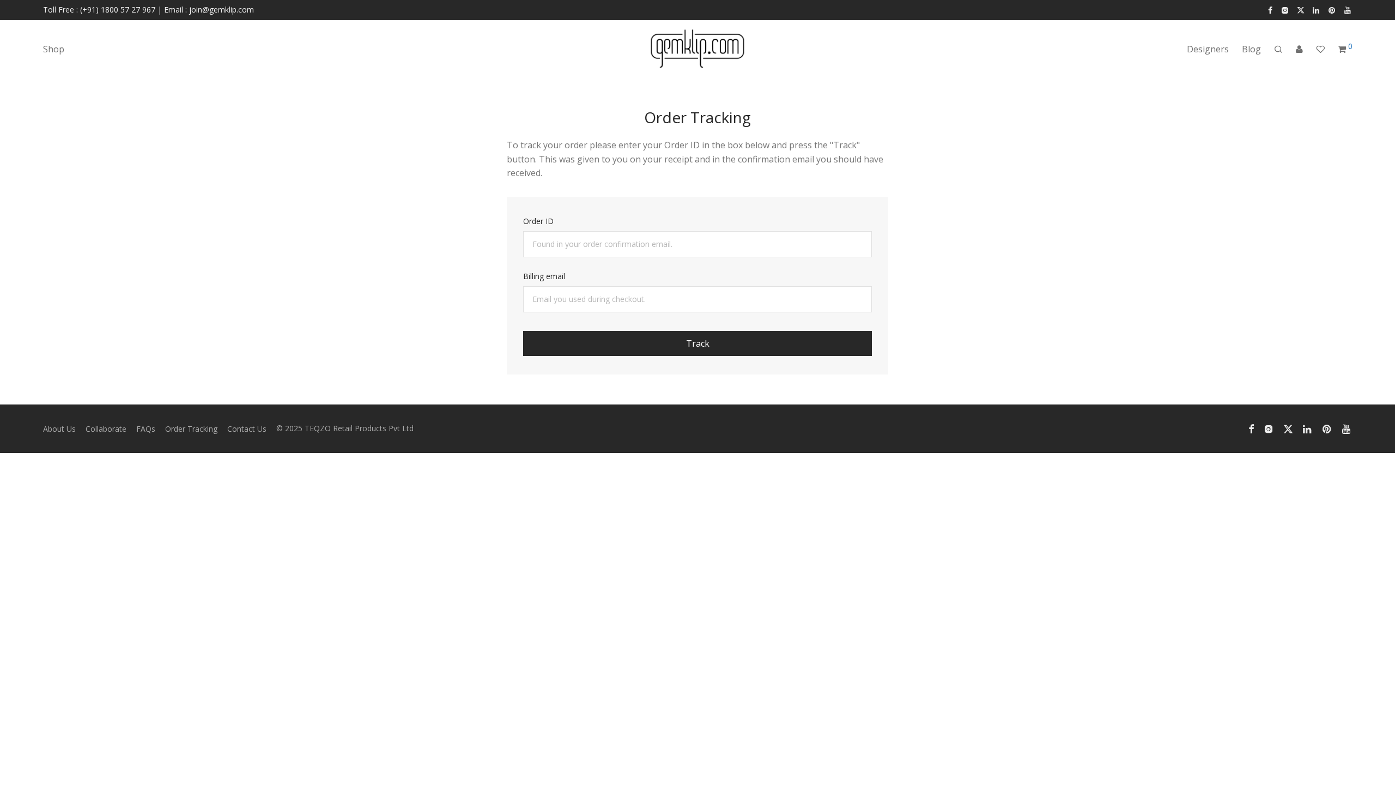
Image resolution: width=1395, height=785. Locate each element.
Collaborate (106, 429)
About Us (59, 429)
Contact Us (246, 429)
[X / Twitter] (1301, 9)
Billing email (544, 276)
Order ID (538, 221)
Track (697, 343)
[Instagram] (1285, 9)
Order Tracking (191, 429)
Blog (1251, 49)
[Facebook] (1270, 9)
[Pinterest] (1332, 9)
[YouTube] (1348, 9)
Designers (1208, 49)
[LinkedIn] (1316, 9)
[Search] (1278, 49)
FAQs (145, 429)
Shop (53, 49)
